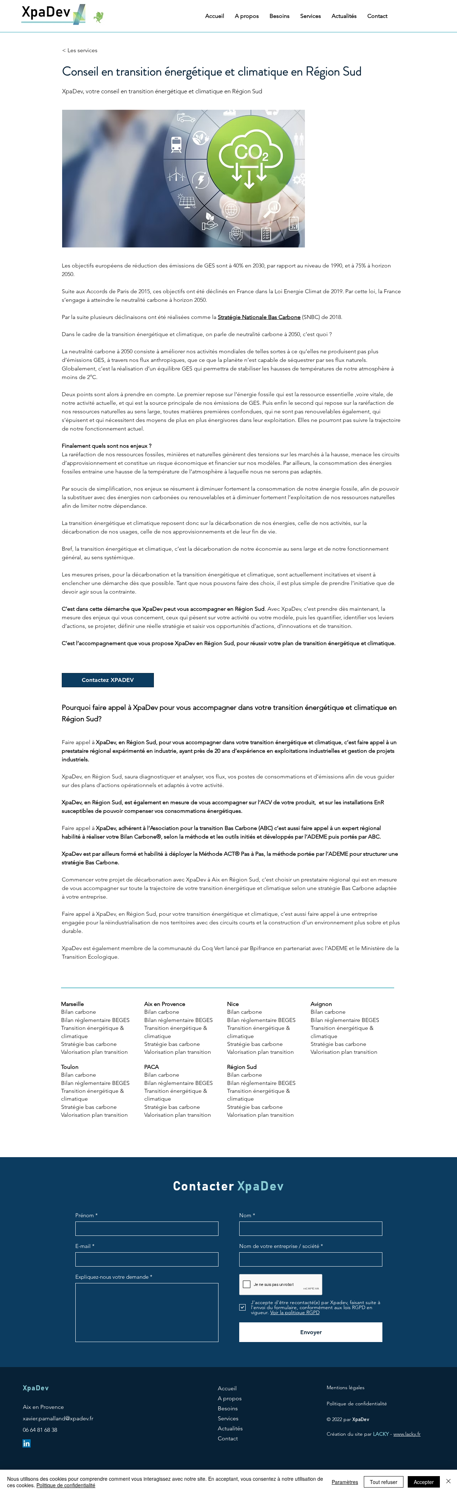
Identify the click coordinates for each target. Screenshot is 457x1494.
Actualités (230, 1428)
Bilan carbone (78, 1074)
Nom (245, 1215)
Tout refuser (383, 1481)
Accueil (227, 1388)
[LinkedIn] (26, 1443)
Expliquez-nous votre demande (112, 1276)
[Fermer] (448, 1481)
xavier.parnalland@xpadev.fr (58, 1418)
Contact (228, 1438)
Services (228, 1418)
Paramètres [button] (345, 1481)
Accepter (424, 1481)
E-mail (83, 1246)
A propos (230, 1398)
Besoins (228, 1408)
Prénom (84, 1215)
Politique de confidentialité (65, 1485)
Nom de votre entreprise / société (279, 1246)
